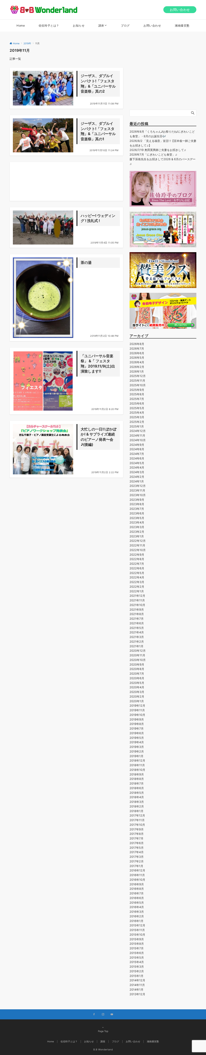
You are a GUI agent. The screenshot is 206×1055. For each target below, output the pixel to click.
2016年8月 (137, 888)
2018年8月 (137, 778)
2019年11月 (137, 710)
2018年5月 (137, 792)
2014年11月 (137, 985)
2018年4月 (137, 797)
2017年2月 (137, 861)
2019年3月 (137, 746)
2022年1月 (137, 591)
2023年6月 (137, 513)
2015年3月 (137, 966)
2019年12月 (137, 705)
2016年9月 (137, 884)
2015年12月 (137, 925)
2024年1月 (137, 481)
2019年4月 (137, 742)
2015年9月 (137, 939)
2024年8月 (137, 449)
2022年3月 (137, 582)
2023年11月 (137, 490)
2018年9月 (137, 774)
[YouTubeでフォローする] (112, 1014)
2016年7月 (137, 893)
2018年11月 (137, 765)
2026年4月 (137, 362)
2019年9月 (137, 719)
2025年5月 (137, 408)
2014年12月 (137, 980)
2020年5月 (137, 682)
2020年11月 (137, 655)
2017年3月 (137, 856)
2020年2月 (137, 696)
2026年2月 (137, 367)
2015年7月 (137, 948)
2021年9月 (137, 609)
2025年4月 (137, 412)
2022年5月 (137, 573)
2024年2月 (137, 476)
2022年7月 (137, 563)
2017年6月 (137, 843)
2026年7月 (137, 348)
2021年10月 (137, 605)
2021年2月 (137, 641)
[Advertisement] (66, 181)
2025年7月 (137, 399)
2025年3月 (137, 417)
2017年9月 (137, 829)
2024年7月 (137, 453)
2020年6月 (137, 678)
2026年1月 (137, 371)
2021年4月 (137, 632)
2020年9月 (137, 664)
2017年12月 (137, 815)
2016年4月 (137, 907)
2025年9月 (137, 389)
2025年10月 (138, 385)
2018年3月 (137, 801)
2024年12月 (138, 431)
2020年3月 (137, 692)
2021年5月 (137, 628)
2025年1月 (137, 426)
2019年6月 (137, 733)
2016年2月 (137, 916)
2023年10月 (138, 495)
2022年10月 (138, 550)
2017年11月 (137, 820)
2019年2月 (137, 751)
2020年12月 (138, 650)
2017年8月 (137, 833)
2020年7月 (137, 673)
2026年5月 (137, 357)
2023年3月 (137, 527)
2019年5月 (137, 737)
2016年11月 (137, 875)
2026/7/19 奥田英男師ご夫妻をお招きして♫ (158, 150)
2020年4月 (137, 687)
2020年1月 (137, 701)
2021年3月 (137, 637)
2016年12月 (137, 870)
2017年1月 (136, 866)
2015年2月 (137, 971)
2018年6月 (137, 788)
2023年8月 (137, 504)
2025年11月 (137, 380)
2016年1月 (136, 921)
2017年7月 (136, 838)
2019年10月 (137, 714)
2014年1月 (136, 989)
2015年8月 (137, 943)
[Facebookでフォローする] (94, 1014)
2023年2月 (137, 531)
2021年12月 (137, 595)
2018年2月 (137, 806)
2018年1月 (136, 811)
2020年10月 (138, 660)
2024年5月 (137, 463)
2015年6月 (137, 953)
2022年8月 (137, 559)
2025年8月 (137, 394)
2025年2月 (137, 421)
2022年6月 (137, 568)
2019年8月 (137, 724)
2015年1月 (136, 976)
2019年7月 (137, 728)
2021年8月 (137, 614)
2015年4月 (137, 962)
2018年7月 (137, 783)
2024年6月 (137, 458)
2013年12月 (137, 994)
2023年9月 (137, 499)
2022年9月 (137, 554)
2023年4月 (137, 522)
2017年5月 (137, 847)
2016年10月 (137, 879)
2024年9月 (137, 444)
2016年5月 (137, 902)
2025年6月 (137, 403)
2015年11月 (137, 930)
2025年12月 (138, 376)
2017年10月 (137, 824)
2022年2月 (137, 586)
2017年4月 (137, 852)
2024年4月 (137, 467)
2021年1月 (136, 646)
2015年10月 (137, 934)
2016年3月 (137, 911)
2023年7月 (137, 508)
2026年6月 (137, 353)
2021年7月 (137, 618)
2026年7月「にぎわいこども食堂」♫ (153, 154)
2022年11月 (137, 545)
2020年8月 (137, 669)
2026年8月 (137, 344)
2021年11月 (137, 600)
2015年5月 (137, 957)
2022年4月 (137, 577)
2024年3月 (137, 472)
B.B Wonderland (103, 1049)
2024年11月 (137, 435)
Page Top (103, 1031)
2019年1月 (136, 756)
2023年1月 (137, 536)
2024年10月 (138, 440)
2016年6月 (137, 898)
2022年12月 (138, 540)
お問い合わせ (180, 10)
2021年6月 (137, 623)
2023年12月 (138, 485)
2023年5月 (137, 518)
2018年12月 (137, 760)
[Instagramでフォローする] (103, 1014)
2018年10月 (137, 769)
